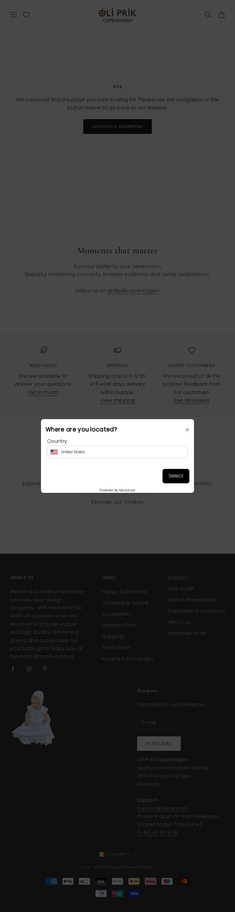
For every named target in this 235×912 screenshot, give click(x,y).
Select (176, 475)
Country (57, 441)
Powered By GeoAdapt (117, 490)
